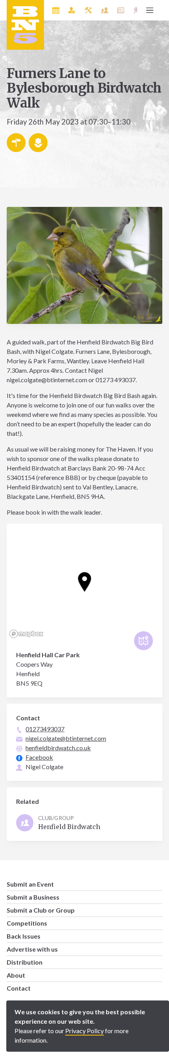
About (16, 975)
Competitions (27, 923)
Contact (19, 988)
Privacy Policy (84, 1030)
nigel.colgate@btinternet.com (66, 738)
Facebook (39, 757)
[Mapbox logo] (26, 633)
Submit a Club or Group (41, 910)
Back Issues (23, 936)
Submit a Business (33, 897)
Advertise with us (32, 949)
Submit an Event (30, 884)
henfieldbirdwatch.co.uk (58, 747)
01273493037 (45, 729)
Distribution (24, 962)
